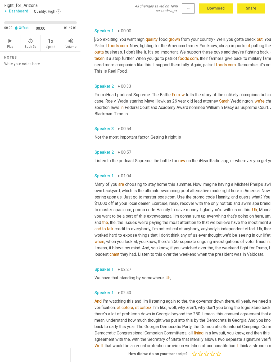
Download (216, 8)
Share (251, 8)
